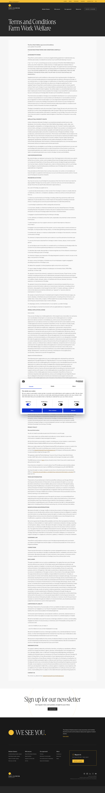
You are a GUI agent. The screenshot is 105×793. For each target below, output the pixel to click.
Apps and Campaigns (44, 760)
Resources (78, 9)
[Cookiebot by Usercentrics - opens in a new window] (77, 381)
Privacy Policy (88, 778)
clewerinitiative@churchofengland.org (44, 450)
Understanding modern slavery (15, 754)
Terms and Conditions (82, 778)
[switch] (44, 404)
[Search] (95, 1)
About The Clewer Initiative (30, 754)
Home (65, 1)
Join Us (26, 760)
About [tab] (74, 386)
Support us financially (29, 758)
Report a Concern (90, 9)
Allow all (73, 410)
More (57, 751)
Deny (32, 410)
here (43, 460)
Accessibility (94, 778)
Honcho (75, 778)
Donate (83, 1)
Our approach (67, 9)
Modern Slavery (46, 9)
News (70, 1)
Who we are (57, 9)
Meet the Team (28, 756)
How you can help (12, 760)
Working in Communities (45, 756)
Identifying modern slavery (14, 756)
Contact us (90, 1)
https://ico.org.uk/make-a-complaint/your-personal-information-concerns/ (53, 472)
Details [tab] (52, 386)
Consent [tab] (31, 386)
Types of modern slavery (13, 758)
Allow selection (52, 410)
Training (76, 1)
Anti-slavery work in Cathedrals (46, 758)
